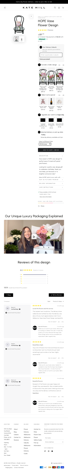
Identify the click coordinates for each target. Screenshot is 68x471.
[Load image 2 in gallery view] (21, 39)
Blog (15, 432)
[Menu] (5, 7)
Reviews (16, 440)
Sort (49, 301)
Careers (16, 434)
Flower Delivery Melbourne (27, 431)
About (16, 429)
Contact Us (17, 437)
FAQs (35, 432)
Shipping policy (9, 467)
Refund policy (7, 465)
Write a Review (58, 295)
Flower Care (37, 434)
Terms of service (24, 465)
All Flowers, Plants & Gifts (49, 16)
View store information (46, 196)
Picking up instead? (45, 59)
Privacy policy (15, 465)
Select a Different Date (46, 141)
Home (39, 16)
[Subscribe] (63, 442)
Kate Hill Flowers (12, 463)
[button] (55, 7)
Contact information (19, 467)
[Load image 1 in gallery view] (16, 39)
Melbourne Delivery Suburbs (27, 440)
